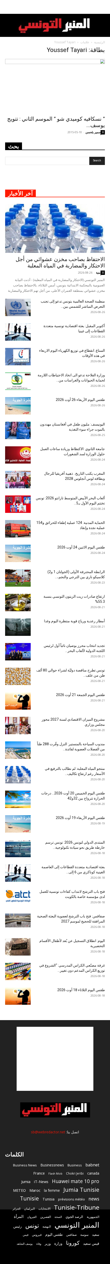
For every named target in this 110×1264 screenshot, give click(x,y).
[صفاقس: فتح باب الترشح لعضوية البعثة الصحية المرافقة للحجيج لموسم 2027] (18, 921)
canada (93, 1173)
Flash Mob (55, 1173)
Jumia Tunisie (81, 1189)
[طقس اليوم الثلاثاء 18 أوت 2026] (18, 996)
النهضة (46, 1226)
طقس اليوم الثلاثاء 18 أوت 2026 (81, 990)
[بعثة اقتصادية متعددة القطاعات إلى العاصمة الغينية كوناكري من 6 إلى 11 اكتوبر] (18, 873)
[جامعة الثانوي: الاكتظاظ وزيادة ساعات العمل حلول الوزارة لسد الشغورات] (18, 455)
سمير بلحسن (93, 132)
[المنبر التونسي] (55, 25)
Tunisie (29, 1198)
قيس (25, 1235)
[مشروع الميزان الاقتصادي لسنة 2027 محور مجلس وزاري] (18, 725)
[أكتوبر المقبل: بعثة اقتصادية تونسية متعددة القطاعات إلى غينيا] (18, 332)
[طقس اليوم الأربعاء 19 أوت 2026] (18, 824)
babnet (92, 1164)
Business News (25, 1165)
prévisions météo (71, 1199)
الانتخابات (44, 1208)
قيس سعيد (91, 1243)
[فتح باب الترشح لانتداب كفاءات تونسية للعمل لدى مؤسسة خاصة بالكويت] (18, 896)
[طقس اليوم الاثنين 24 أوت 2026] (18, 553)
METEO (19, 1190)
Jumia (25, 1181)
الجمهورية (93, 1217)
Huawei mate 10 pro (75, 1181)
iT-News (41, 1181)
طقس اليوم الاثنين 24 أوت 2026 (81, 547)
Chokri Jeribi (75, 1173)
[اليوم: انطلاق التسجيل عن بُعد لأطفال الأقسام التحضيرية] (18, 947)
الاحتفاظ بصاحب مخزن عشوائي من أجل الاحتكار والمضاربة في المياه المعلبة (60, 262)
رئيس (17, 1226)
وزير (48, 1243)
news (94, 1198)
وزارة (58, 1243)
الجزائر (16, 1208)
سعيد (95, 1234)
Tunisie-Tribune (76, 1207)
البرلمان (29, 1208)
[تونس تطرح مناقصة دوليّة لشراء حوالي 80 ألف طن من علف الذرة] (18, 676)
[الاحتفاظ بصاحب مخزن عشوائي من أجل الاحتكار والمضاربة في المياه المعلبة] (55, 228)
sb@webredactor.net (48, 1132)
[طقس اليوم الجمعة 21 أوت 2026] (18, 701)
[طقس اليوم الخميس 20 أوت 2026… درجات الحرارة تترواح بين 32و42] (18, 799)
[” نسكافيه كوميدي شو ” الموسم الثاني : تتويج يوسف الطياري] (55, 85)
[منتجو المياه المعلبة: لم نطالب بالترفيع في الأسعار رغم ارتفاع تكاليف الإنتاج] (18, 775)
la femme (52, 1190)
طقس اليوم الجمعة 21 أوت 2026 (80, 695)
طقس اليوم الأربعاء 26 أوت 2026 (80, 400)
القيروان (32, 1217)
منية (98, 272)
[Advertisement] (55, 1059)
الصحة (58, 1217)
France (39, 1173)
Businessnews (52, 1165)
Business (75, 1165)
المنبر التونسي (76, 1225)
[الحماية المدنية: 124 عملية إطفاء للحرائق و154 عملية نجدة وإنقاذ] (18, 529)
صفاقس (71, 1234)
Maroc (34, 1190)
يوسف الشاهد (25, 1244)
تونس (32, 1225)
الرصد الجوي (74, 1216)
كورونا (73, 1243)
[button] (103, 7)
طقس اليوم (54, 1234)
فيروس (37, 1234)
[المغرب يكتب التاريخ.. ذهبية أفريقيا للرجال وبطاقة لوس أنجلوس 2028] (18, 480)
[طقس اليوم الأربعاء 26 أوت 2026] (18, 406)
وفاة (38, 1244)
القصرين (45, 1217)
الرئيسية (99, 42)
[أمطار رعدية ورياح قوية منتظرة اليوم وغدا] (18, 627)
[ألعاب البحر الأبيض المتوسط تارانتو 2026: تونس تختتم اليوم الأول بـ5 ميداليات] (18, 504)
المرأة (19, 1216)
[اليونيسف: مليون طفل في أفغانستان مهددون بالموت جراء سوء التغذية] (18, 430)
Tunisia (48, 1199)
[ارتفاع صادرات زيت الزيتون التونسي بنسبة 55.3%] (18, 603)
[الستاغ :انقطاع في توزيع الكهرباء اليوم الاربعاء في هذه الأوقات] (18, 357)
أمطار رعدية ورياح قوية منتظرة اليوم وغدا (74, 621)
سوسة (84, 1234)
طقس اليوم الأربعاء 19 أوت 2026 (80, 818)
